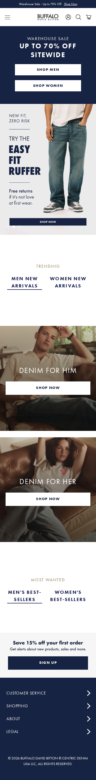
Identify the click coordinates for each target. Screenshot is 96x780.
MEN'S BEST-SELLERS (24, 595)
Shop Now (70, 4)
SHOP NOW (48, 387)
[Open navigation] (7, 17)
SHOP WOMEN (48, 85)
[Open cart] (88, 17)
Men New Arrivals (24, 282)
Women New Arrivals (68, 282)
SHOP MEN (48, 69)
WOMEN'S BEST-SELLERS (68, 595)
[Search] (78, 17)
